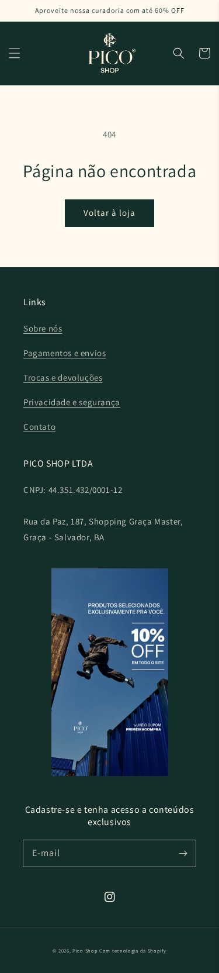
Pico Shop (85, 950)
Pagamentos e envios (64, 352)
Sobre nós (42, 328)
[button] (14, 53)
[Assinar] (183, 853)
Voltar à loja (109, 212)
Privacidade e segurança (71, 402)
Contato (39, 426)
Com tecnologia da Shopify (132, 950)
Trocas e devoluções (62, 377)
